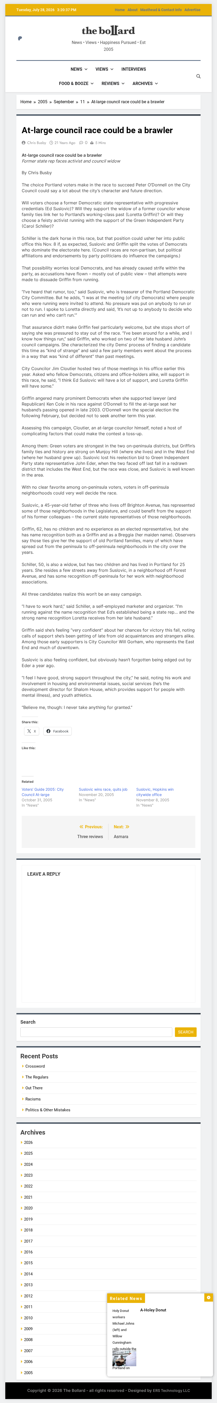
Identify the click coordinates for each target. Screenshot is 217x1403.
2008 (28, 1339)
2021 (28, 1197)
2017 (28, 1241)
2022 (28, 1186)
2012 (28, 1296)
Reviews (110, 83)
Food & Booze (73, 83)
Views (102, 69)
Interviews (133, 69)
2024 (28, 1164)
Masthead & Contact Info (161, 10)
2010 (28, 1318)
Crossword (35, 1066)
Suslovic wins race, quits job (103, 789)
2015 (28, 1263)
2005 (28, 1372)
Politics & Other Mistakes (47, 1110)
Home (120, 10)
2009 (28, 1328)
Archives (143, 83)
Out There (34, 1088)
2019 (28, 1219)
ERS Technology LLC (171, 1390)
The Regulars (36, 1077)
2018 (28, 1230)
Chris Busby (36, 142)
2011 (28, 1307)
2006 (28, 1361)
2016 (28, 1252)
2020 (28, 1208)
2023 (28, 1175)
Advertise (192, 10)
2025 (28, 1153)
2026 (28, 1142)
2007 (28, 1350)
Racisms (33, 1099)
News (76, 69)
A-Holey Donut (153, 1310)
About (133, 10)
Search (27, 1022)
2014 (28, 1274)
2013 (28, 1285)
